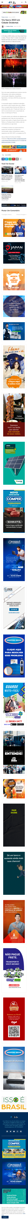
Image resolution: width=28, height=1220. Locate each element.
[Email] (17, 159)
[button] (2, 2)
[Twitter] (6, 159)
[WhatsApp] (10, 159)
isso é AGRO (12, 17)
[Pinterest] (13, 159)
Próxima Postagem (21, 214)
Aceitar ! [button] (5, 1217)
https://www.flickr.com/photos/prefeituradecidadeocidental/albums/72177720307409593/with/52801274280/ (14, 140)
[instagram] (17, 1131)
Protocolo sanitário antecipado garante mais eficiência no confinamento (6, 197)
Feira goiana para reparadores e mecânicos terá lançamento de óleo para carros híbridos (20, 178)
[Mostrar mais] (20, 159)
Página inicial (5, 17)
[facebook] (7, 1131)
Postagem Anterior (7, 214)
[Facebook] (3, 159)
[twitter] (10, 1131)
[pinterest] (21, 1131)
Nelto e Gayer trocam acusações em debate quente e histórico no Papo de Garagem (7, 177)
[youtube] (14, 1131)
